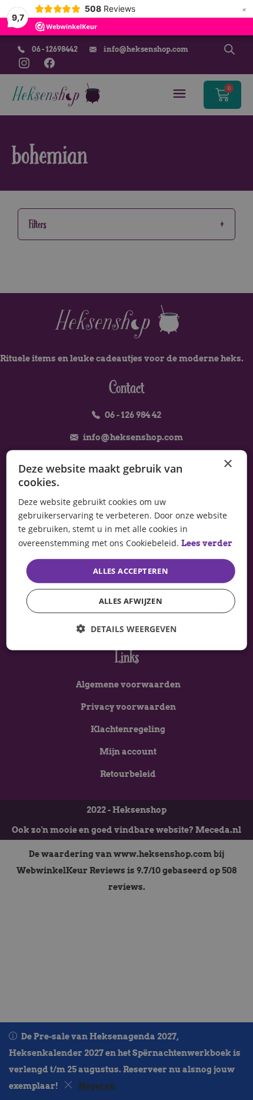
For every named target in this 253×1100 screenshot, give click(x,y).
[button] (126, 629)
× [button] (227, 463)
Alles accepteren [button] (130, 570)
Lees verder (206, 542)
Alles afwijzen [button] (131, 601)
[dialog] (126, 550)
